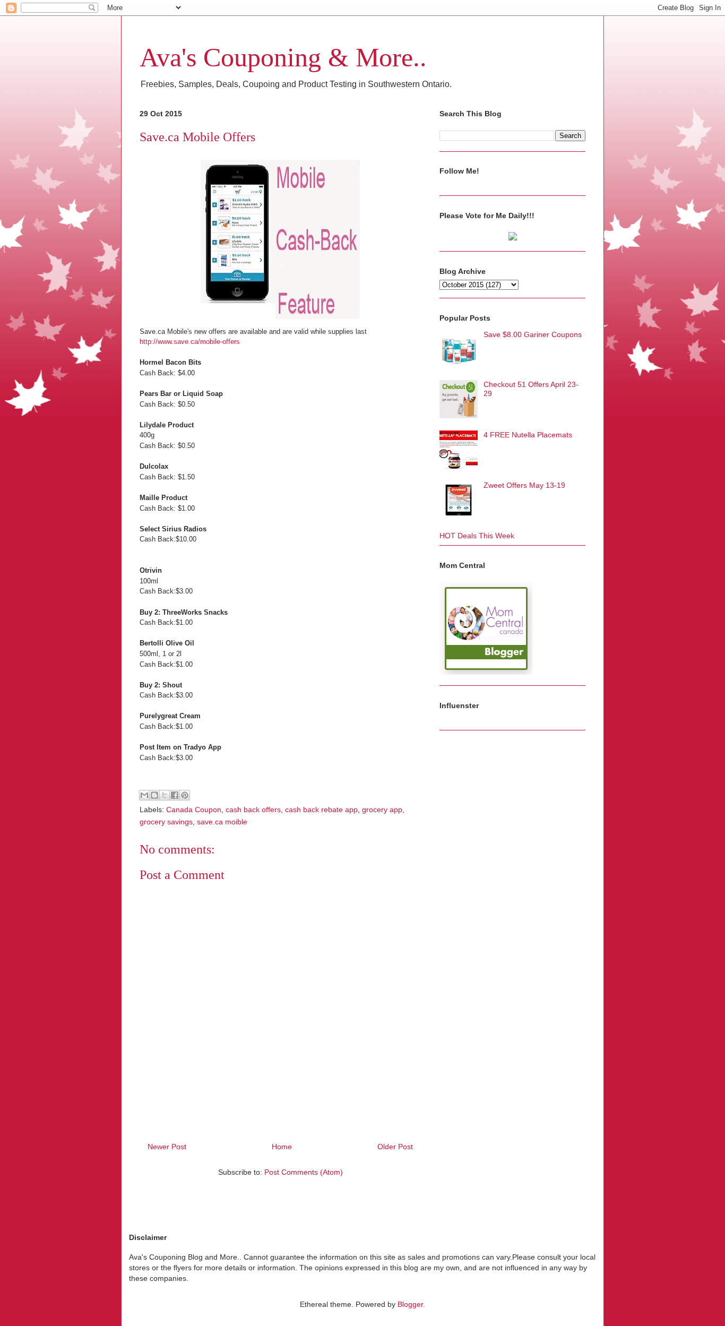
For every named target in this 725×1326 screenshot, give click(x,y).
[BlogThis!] (154, 795)
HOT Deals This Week (476, 535)
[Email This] (144, 795)
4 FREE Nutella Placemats (528, 434)
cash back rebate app (321, 809)
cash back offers (253, 809)
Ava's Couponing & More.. (283, 57)
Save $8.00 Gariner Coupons (533, 334)
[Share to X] (164, 795)
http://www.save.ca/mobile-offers (190, 342)
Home (282, 1146)
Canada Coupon (193, 809)
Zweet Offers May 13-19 (524, 485)
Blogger (410, 1304)
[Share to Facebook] (174, 795)
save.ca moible (222, 821)
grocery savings (166, 821)
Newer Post (167, 1146)
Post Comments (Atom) (303, 1172)
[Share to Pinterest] (184, 795)
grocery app (382, 809)
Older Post (395, 1146)
